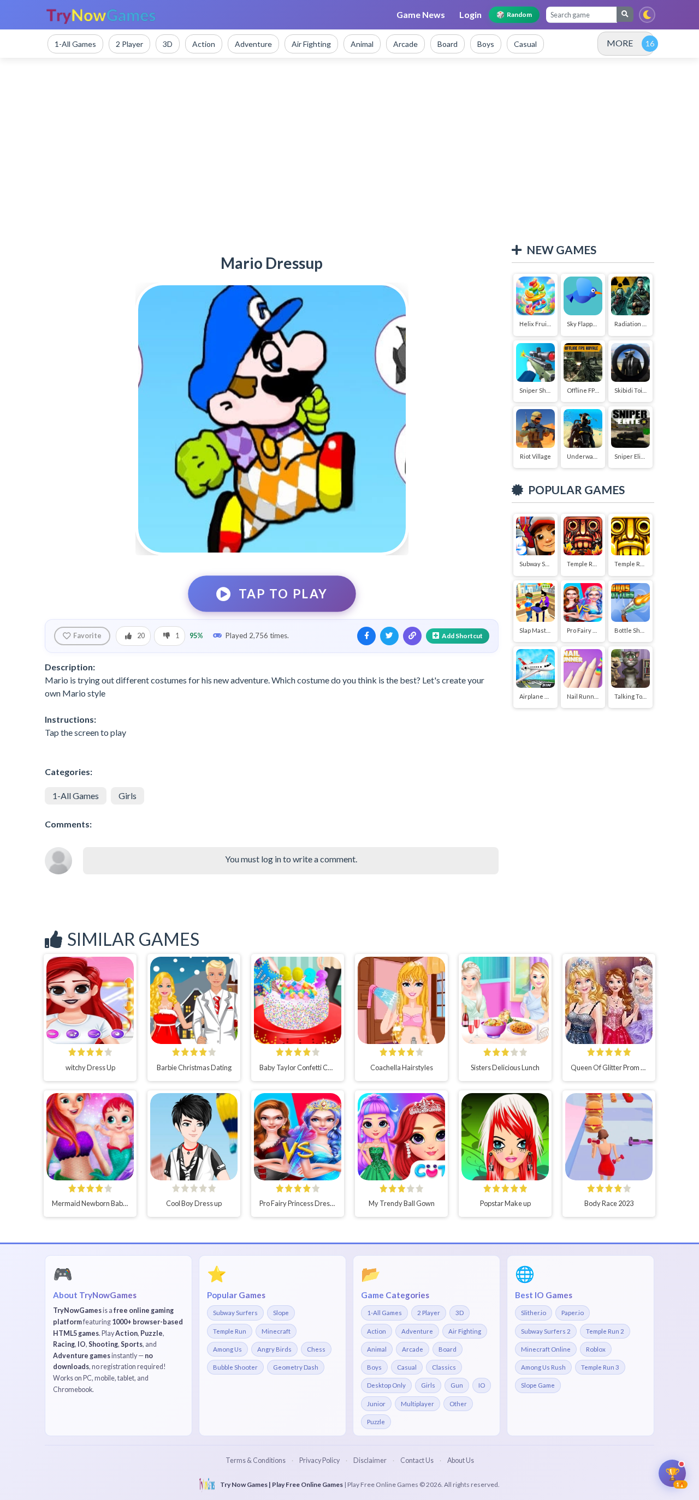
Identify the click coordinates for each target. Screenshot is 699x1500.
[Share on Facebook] (366, 636)
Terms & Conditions (256, 1460)
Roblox (596, 1349)
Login (470, 14)
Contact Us (417, 1460)
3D (459, 1312)
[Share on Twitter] (389, 636)
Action (376, 1331)
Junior (376, 1403)
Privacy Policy (319, 1460)
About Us (460, 1460)
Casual (407, 1367)
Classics (444, 1367)
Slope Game (538, 1385)
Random (514, 14)
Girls (128, 795)
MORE (620, 43)
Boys (374, 1367)
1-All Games (75, 795)
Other (458, 1403)
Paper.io (572, 1312)
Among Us (227, 1349)
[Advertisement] (349, 150)
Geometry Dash (295, 1367)
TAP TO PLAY (283, 593)
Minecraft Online (546, 1349)
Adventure (417, 1331)
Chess (316, 1349)
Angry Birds (274, 1349)
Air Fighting (464, 1331)
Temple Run (229, 1331)
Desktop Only (386, 1385)
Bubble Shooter (235, 1367)
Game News (420, 14)
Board (448, 1349)
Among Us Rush (543, 1367)
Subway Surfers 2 (546, 1331)
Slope (281, 1312)
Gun (457, 1385)
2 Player (428, 1312)
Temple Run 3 (600, 1367)
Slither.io (533, 1312)
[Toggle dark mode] (647, 15)
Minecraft (276, 1331)
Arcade (412, 1349)
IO (481, 1385)
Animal (377, 1349)
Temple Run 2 (605, 1331)
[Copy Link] (412, 636)
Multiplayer (417, 1403)
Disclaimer (370, 1460)
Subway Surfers (235, 1312)
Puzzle (376, 1421)
